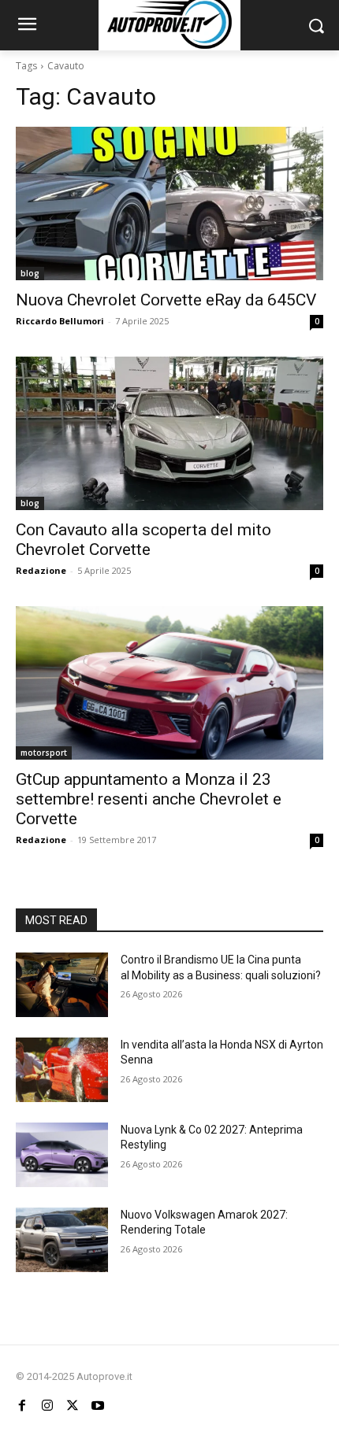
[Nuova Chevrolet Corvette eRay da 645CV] (169, 203)
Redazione (41, 570)
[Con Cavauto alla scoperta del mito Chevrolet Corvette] (169, 433)
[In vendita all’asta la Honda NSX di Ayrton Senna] (62, 1070)
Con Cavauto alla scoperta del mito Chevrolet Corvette (143, 539)
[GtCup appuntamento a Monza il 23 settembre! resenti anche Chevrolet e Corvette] (169, 683)
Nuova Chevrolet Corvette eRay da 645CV (166, 299)
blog (29, 273)
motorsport (43, 752)
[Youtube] (97, 1406)
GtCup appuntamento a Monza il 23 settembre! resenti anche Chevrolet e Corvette (148, 799)
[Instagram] (47, 1406)
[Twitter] (72, 1406)
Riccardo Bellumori (60, 321)
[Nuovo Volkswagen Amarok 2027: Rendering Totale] (62, 1240)
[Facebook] (22, 1406)
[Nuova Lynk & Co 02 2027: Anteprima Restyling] (62, 1155)
